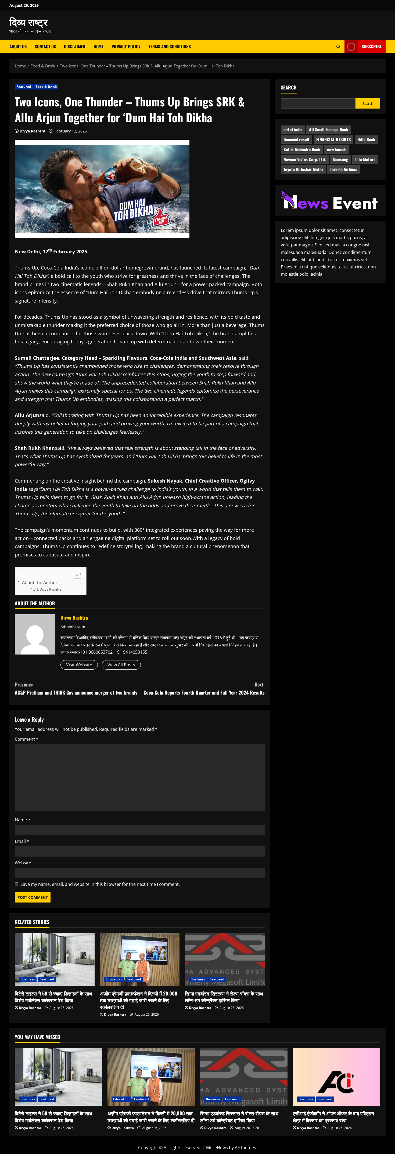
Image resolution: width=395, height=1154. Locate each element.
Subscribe (372, 46)
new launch (336, 149)
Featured (23, 86)
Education (114, 979)
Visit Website (79, 665)
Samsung (340, 159)
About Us (18, 46)
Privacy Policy (126, 46)
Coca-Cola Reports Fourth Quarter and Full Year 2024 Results (204, 688)
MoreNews (217, 1148)
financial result (296, 139)
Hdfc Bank (366, 139)
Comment (26, 739)
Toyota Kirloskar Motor (303, 169)
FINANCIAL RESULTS (333, 139)
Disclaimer (74, 46)
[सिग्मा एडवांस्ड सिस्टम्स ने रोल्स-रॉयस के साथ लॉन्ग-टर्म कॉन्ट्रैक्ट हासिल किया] (225, 959)
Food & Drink (46, 86)
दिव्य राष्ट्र (28, 21)
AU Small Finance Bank (328, 129)
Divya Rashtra (32, 131)
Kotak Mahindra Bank (301, 149)
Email (22, 841)
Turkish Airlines (343, 169)
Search (289, 87)
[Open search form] (338, 46)
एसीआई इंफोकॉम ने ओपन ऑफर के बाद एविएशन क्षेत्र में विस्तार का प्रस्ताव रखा (333, 1116)
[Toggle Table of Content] (75, 574)
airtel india (292, 129)
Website (23, 863)
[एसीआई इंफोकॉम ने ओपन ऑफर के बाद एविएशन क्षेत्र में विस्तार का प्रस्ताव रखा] (336, 1077)
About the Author (40, 582)
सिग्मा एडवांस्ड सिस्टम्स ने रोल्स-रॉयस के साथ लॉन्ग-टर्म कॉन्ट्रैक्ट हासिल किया (224, 997)
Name (22, 820)
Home (98, 46)
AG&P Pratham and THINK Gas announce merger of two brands (76, 688)
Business (27, 979)
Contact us (45, 46)
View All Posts (121, 665)
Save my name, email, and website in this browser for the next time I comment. (100, 884)
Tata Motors (365, 159)
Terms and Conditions (170, 46)
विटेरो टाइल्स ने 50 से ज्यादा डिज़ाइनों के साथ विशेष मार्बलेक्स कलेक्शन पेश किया (53, 997)
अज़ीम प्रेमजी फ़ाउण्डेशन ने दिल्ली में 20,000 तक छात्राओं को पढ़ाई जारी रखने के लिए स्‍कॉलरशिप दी (138, 1000)
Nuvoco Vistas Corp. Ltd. (304, 159)
